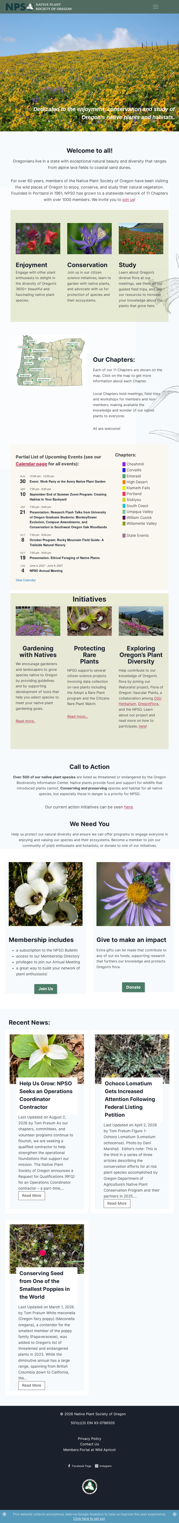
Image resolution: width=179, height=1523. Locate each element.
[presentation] (47, 1059)
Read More (33, 1196)
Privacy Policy (89, 1438)
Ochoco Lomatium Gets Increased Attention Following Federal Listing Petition (130, 1099)
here (128, 806)
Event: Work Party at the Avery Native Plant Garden (68, 481)
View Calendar (26, 580)
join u (127, 199)
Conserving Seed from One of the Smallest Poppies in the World (44, 1285)
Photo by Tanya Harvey (38, 250)
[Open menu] (165, 6)
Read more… (77, 716)
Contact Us (89, 1444)
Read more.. (25, 721)
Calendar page (31, 464)
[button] (6, 72)
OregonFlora (148, 703)
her (141, 726)
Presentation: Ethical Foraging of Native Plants (65, 558)
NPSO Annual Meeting (46, 570)
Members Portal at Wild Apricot (89, 1450)
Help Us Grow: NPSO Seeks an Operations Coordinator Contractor (45, 1095)
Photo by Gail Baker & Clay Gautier (38, 632)
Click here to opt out (89, 1518)
